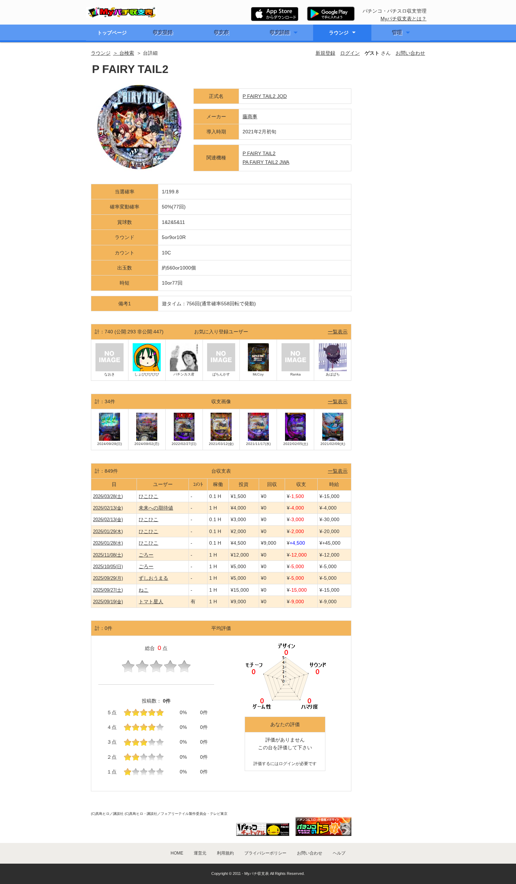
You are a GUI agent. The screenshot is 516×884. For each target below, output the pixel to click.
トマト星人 (151, 601)
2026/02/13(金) (108, 508)
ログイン (350, 53)
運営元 (200, 853)
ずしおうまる (153, 578)
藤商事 (250, 116)
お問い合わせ (410, 53)
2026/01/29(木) (108, 531)
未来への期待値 (156, 508)
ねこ (143, 590)
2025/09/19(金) (108, 601)
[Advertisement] (392, 180)
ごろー (146, 555)
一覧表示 (338, 331)
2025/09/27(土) (108, 590)
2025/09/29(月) (108, 578)
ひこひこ (148, 496)
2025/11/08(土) (108, 555)
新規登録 (325, 53)
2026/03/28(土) (108, 496)
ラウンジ (339, 32)
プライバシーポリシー (265, 853)
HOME (177, 853)
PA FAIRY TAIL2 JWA (266, 162)
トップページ (112, 32)
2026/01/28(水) (108, 543)
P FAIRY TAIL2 (259, 153)
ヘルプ (339, 853)
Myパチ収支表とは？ (403, 18)
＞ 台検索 (123, 53)
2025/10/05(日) (108, 566)
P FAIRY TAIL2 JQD (265, 96)
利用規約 (225, 853)
